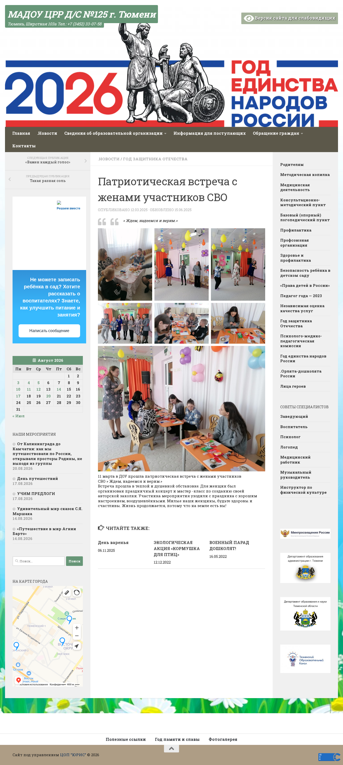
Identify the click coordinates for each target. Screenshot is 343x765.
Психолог (290, 436)
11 (29, 389)
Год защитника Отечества (155, 158)
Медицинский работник (295, 460)
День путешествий (37, 478)
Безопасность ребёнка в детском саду (305, 273)
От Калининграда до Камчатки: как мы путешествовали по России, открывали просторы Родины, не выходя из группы (47, 453)
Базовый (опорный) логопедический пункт (305, 217)
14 (59, 389)
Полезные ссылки (126, 739)
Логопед (289, 446)
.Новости (47, 133)
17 (18, 395)
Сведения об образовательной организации (113, 133)
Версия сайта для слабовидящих (294, 18)
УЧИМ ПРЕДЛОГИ (36, 493)
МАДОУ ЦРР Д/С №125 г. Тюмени (81, 14)
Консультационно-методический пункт (303, 202)
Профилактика (295, 230)
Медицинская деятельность (295, 187)
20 (48, 395)
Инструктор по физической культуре (303, 490)
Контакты (24, 145)
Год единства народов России (303, 358)
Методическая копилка (305, 174)
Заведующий (294, 416)
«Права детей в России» (305, 285)
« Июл (19, 415)
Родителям (292, 164)
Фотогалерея (223, 739)
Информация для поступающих (210, 133)
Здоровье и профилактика (295, 258)
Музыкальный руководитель (295, 475)
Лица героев (293, 386)
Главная (21, 133)
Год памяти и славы (177, 739)
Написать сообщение (49, 331)
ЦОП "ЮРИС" (73, 754)
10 (18, 389)
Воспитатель (294, 426)
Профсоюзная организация (294, 243)
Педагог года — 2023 (301, 295)
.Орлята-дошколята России (300, 374)
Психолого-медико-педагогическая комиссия (301, 340)
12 (38, 389)
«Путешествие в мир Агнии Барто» (44, 531)
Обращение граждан (276, 133)
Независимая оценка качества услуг (302, 308)
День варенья (113, 542)
